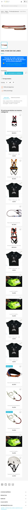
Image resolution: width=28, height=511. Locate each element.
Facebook (2, 484)
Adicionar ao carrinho (14, 73)
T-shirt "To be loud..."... (14, 360)
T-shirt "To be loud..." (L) (14, 268)
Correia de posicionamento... (14, 405)
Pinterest (13, 82)
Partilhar (6, 82)
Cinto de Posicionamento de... (14, 382)
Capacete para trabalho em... (14, 474)
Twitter (6, 484)
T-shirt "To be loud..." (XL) (14, 154)
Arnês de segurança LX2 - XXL (14, 177)
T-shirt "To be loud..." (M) (14, 337)
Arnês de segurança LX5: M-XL (14, 245)
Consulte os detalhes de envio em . (15, 64)
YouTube (9, 484)
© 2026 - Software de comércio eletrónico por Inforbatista (12, 508)
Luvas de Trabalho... (14, 291)
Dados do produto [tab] (15, 97)
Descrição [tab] (6, 97)
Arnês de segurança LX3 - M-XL (14, 131)
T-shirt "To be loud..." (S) (14, 200)
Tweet (10, 82)
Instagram (13, 484)
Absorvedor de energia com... (14, 222)
